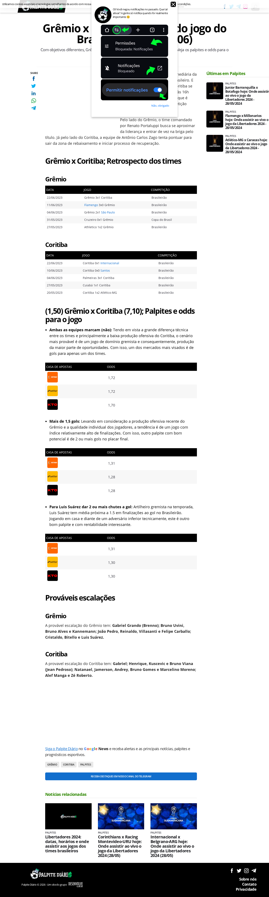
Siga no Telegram (253, 870)
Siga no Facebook (231, 870)
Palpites (85, 764)
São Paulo (108, 212)
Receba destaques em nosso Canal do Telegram (121, 776)
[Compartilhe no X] (33, 85)
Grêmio (52, 764)
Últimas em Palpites (225, 73)
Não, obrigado (160, 105)
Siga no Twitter (239, 870)
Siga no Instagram (246, 870)
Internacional (109, 263)
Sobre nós (247, 879)
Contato (249, 884)
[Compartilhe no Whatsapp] (33, 100)
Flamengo (91, 205)
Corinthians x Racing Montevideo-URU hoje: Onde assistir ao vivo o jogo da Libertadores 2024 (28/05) (120, 846)
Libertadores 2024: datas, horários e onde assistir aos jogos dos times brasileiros (67, 844)
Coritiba (68, 764)
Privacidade (246, 889)
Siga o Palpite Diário (61, 748)
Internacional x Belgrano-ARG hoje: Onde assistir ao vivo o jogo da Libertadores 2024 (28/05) (172, 846)
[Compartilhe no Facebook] (33, 78)
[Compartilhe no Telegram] (33, 108)
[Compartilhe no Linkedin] (33, 93)
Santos (105, 270)
